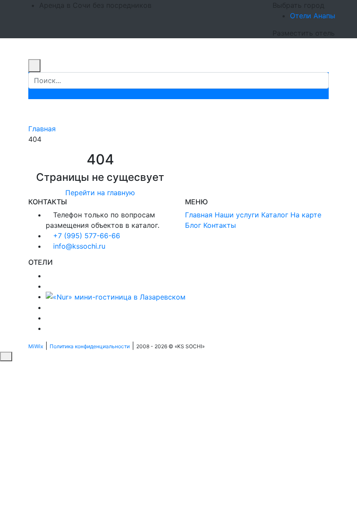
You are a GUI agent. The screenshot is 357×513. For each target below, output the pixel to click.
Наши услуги (237, 214)
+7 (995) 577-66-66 (86, 235)
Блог (193, 225)
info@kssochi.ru (79, 246)
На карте (305, 214)
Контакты (219, 225)
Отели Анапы (312, 15)
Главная (42, 128)
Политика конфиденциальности (90, 346)
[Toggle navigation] (34, 56)
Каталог (274, 214)
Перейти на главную (100, 192)
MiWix (35, 346)
